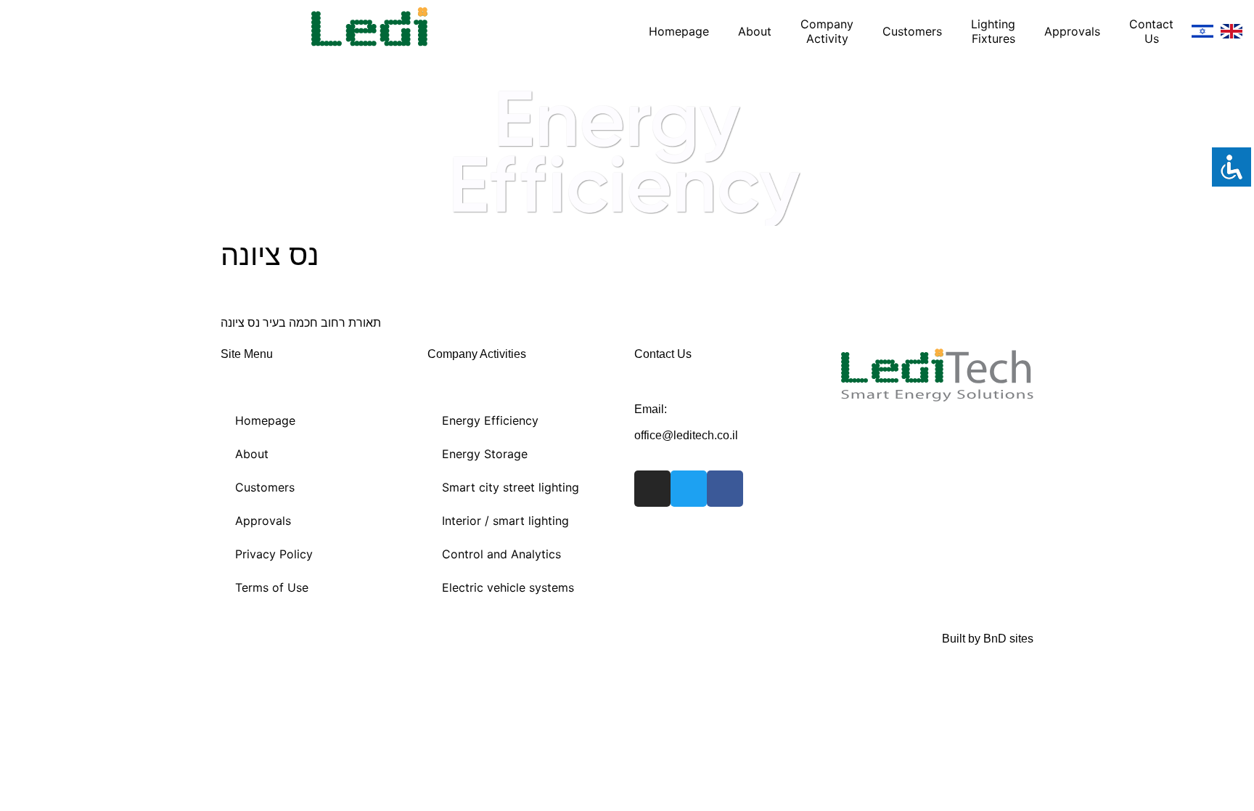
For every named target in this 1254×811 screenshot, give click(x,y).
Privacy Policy (274, 554)
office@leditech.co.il (686, 435)
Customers (912, 31)
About (754, 31)
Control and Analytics (501, 554)
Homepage (679, 31)
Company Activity (826, 31)
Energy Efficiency (490, 420)
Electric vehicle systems (508, 587)
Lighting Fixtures (993, 31)
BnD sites (1008, 638)
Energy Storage (485, 454)
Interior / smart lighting (505, 520)
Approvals (1072, 31)
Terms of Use (271, 587)
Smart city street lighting (510, 487)
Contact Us (1151, 31)
